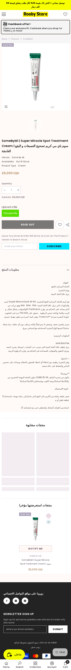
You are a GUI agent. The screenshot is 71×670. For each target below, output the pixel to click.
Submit (58, 629)
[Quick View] (48, 522)
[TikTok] (25, 601)
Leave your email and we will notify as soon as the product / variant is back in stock (35, 237)
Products (15, 39)
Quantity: (7, 183)
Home (4, 39)
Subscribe (54, 246)
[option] (35, 77)
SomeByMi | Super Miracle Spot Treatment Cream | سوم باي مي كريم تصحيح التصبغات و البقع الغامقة (35, 562)
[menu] (4, 14)
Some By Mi (18, 157)
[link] (18, 483)
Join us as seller (48, 642)
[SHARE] (66, 225)
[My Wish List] (65, 14)
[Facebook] (6, 601)
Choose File (10, 213)
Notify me (35, 548)
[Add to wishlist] (59, 224)
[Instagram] (16, 601)
